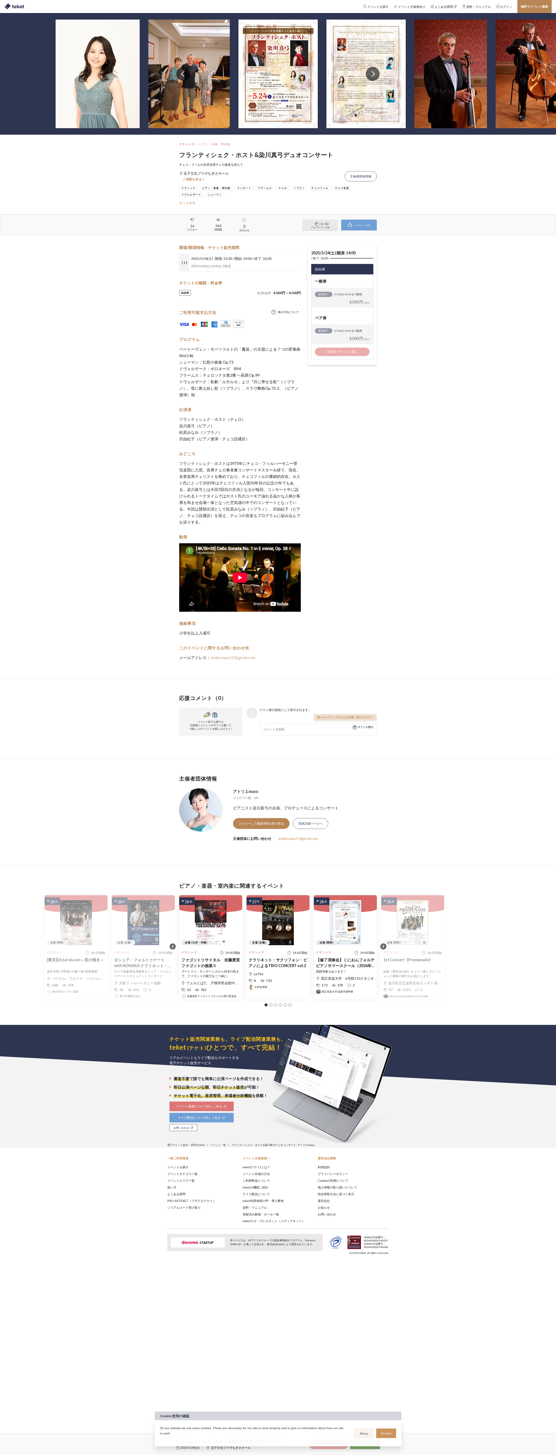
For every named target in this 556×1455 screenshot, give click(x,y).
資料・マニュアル (255, 1207)
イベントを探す (178, 1167)
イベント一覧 (218, 1145)
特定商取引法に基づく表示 (336, 1194)
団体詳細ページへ (310, 823)
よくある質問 (176, 1194)
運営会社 (324, 1201)
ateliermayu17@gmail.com (232, 657)
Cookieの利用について (333, 1180)
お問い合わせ (327, 1214)
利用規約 (324, 1167)
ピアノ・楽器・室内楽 (214, 144)
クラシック (187, 144)
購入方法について (288, 312)
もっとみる (187, 202)
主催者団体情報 (360, 176)
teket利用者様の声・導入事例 (263, 1201)
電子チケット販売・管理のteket (186, 1145)
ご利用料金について (256, 1180)
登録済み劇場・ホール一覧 (261, 1214)
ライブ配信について (256, 1194)
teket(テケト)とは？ (256, 1167)
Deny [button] (364, 1433)
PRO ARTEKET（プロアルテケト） (191, 1201)
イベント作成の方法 (256, 1174)
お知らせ (324, 1207)
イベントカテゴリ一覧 (182, 1174)
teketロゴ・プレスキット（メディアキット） (274, 1221)
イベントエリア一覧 (181, 1180)
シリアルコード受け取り (184, 1207)
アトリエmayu (245, 791)
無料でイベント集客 (534, 6)
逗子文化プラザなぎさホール (231, 1447)
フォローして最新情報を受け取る (261, 823)
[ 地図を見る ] (194, 179)
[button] (266, 1004)
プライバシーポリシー (333, 1174)
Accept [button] (386, 1433)
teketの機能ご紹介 (255, 1187)
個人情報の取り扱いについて (337, 1187)
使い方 (171, 1187)
